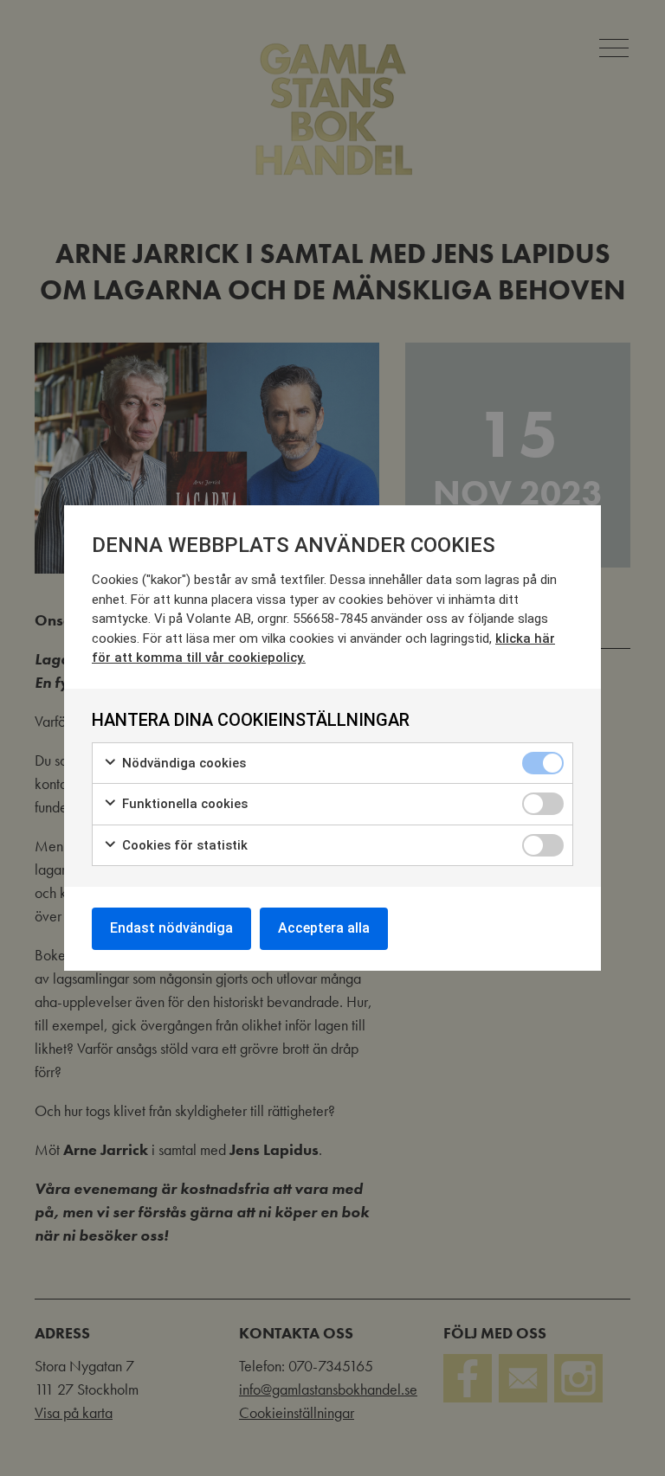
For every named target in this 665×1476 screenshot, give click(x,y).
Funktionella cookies (183, 804)
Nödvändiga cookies (182, 763)
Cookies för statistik (183, 845)
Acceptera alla (324, 928)
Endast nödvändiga (171, 928)
